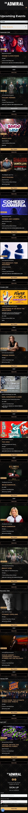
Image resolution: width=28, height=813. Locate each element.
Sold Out (14, 66)
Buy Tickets (14, 149)
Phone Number (5, 798)
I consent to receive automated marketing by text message (14, 804)
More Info (14, 72)
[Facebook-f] (13, 780)
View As (3, 20)
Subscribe (14, 808)
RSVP (14, 69)
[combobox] (2, 801)
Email (2, 792)
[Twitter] (15, 780)
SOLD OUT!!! (14, 108)
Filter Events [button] (7, 27)
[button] (26, 7)
